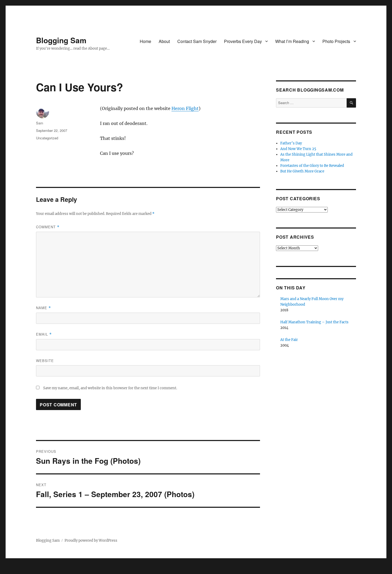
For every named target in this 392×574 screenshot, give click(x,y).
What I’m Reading (292, 41)
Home (145, 41)
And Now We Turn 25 (298, 149)
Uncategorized (47, 137)
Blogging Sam (61, 40)
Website (45, 360)
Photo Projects (336, 41)
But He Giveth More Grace (302, 171)
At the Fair (289, 339)
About (164, 41)
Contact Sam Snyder (197, 41)
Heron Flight (185, 108)
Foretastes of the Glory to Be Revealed (312, 165)
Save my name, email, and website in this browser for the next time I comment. (110, 388)
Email (44, 334)
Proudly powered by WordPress (91, 540)
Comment (47, 226)
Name (43, 307)
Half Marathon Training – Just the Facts (314, 322)
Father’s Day (291, 143)
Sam (39, 122)
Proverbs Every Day (243, 41)
